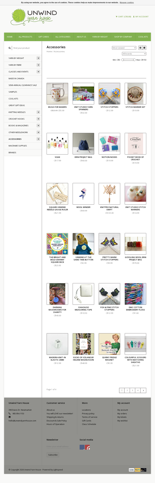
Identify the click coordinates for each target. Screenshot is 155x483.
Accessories (15, 139)
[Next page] (143, 390)
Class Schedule (89, 424)
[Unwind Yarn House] (51, 16)
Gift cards (43, 36)
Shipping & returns (55, 417)
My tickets (122, 417)
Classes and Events (18, 71)
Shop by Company (123, 36)
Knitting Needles (17, 112)
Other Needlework (18, 132)
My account (142, 16)
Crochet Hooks (17, 118)
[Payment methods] (132, 469)
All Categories (62, 36)
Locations (86, 409)
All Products (25, 36)
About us (81, 36)
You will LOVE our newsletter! (60, 413)
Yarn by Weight (100, 36)
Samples (13, 91)
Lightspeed (58, 469)
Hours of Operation (55, 424)
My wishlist (122, 420)
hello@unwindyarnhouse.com (22, 420)
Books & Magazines (18, 125)
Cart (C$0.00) (125, 16)
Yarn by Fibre (15, 65)
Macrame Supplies (18, 145)
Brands (12, 152)
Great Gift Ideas (17, 105)
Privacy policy (88, 413)
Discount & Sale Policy (57, 420)
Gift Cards (86, 420)
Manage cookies (127, 3)
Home (10, 36)
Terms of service (89, 417)
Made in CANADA (16, 78)
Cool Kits (143, 36)
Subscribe (53, 454)
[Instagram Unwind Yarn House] (87, 447)
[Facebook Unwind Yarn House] (82, 447)
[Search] (9, 48)
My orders (122, 413)
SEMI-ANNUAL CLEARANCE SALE (23, 85)
